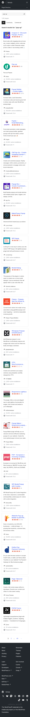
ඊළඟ (21, 638)
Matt (4, 679)
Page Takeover (17, 579)
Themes (18, 650)
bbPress (5, 681)
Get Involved (20, 662)
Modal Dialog (16, 268)
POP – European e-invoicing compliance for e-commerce (19, 456)
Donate (19, 667)
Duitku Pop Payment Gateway (18, 548)
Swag (18, 670)
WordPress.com (7, 676)
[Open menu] (27, 2)
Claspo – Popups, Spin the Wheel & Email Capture (18, 300)
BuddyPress (6, 684)
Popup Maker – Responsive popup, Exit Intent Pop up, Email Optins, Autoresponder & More (18, 424)
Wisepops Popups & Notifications (18, 332)
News (3, 650)
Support (4, 664)
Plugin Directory (6, 7)
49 (17, 638)
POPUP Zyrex (16, 608)
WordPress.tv (7, 670)
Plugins (18, 653)
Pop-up (14, 64)
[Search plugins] (24, 14)
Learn (3, 662)
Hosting (4, 653)
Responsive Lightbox (19, 392)
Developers (5, 667)
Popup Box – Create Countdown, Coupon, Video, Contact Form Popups (19, 185)
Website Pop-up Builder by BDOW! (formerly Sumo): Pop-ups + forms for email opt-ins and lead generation (19, 517)
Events (18, 664)
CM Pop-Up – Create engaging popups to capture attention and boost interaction (19, 153)
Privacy (4, 656)
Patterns (18, 656)
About (3, 647)
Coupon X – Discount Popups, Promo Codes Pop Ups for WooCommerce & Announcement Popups (19, 34)
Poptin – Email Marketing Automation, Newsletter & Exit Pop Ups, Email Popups (18, 122)
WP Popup (15, 238)
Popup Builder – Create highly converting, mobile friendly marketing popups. (18, 90)
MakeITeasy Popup (18, 213)
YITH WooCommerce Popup (17, 363)
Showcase (19, 647)
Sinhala (8, 692)
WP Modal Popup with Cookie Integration (18, 485)
